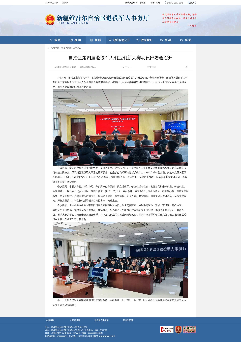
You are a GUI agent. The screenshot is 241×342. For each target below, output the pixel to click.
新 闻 (97, 40)
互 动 (167, 40)
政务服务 (146, 40)
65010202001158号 (107, 336)
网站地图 (99, 333)
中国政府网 (75, 320)
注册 (158, 2)
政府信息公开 (121, 40)
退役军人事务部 (102, 320)
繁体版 (142, 2)
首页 (63, 47)
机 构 (77, 40)
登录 (152, 2)
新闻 (69, 47)
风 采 (187, 40)
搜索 (192, 2)
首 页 (57, 40)
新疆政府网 (128, 320)
